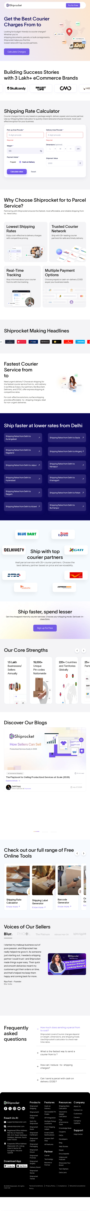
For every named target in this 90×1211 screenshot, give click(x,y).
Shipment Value (52, 158)
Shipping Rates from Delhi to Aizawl (21, 506)
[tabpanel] (45, 759)
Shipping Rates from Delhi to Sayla (65, 437)
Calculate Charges (17, 51)
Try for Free (73, 5)
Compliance (62, 1186)
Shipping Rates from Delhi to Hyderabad (18, 479)
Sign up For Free (45, 628)
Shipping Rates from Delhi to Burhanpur (62, 506)
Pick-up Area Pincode (15, 130)
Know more (12, 906)
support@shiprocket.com (16, 1122)
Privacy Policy (50, 1186)
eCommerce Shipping (15, 773)
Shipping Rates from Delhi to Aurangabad (18, 437)
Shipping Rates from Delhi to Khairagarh (62, 479)
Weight (10, 146)
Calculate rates (17, 171)
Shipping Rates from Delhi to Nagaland (18, 451)
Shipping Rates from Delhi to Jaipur (21, 465)
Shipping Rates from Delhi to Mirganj (66, 451)
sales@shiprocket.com (15, 1126)
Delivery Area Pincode (54, 130)
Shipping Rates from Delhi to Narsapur (62, 465)
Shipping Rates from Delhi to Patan (65, 492)
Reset (33, 171)
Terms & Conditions (36, 1186)
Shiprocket (27, 788)
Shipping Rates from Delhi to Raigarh (18, 492)
